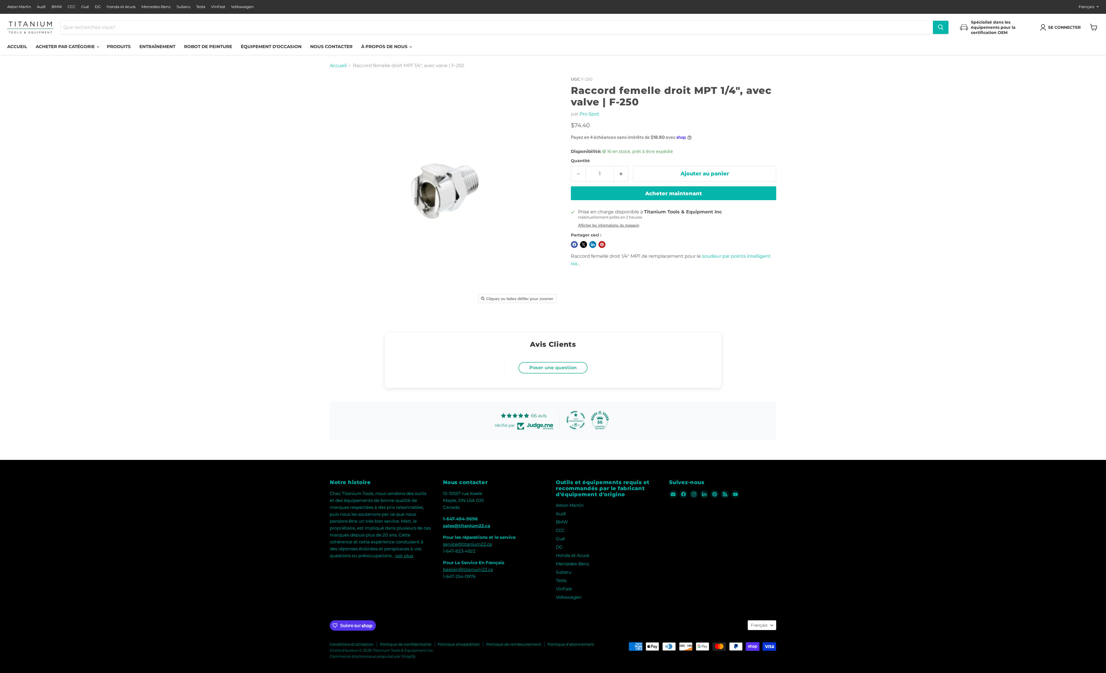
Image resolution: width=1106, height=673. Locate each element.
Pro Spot (589, 114)
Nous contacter (331, 46)
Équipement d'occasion (271, 46)
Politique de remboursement (513, 644)
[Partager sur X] (583, 244)
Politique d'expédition (459, 644)
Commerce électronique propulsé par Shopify (373, 656)
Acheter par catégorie (66, 46)
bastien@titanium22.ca (468, 569)
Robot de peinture (208, 46)
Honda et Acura (121, 7)
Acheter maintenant (673, 193)
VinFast (218, 7)
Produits (119, 46)
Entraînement (157, 46)
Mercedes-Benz (156, 7)
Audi (41, 7)
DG (98, 7)
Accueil (17, 46)
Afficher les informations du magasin (608, 225)
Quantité (580, 160)
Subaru (183, 7)
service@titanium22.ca (467, 544)
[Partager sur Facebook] (574, 244)
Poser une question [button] (553, 367)
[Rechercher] (940, 27)
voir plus (404, 555)
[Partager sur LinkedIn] (592, 244)
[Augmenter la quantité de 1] (621, 174)
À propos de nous (385, 46)
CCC (71, 7)
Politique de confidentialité (405, 644)
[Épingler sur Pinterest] (602, 244)
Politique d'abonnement (571, 644)
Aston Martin (19, 7)
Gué (85, 7)
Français (1086, 6)
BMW (57, 7)
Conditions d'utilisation (352, 644)
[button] (1061, 27)
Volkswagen (242, 7)
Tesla (200, 7)
